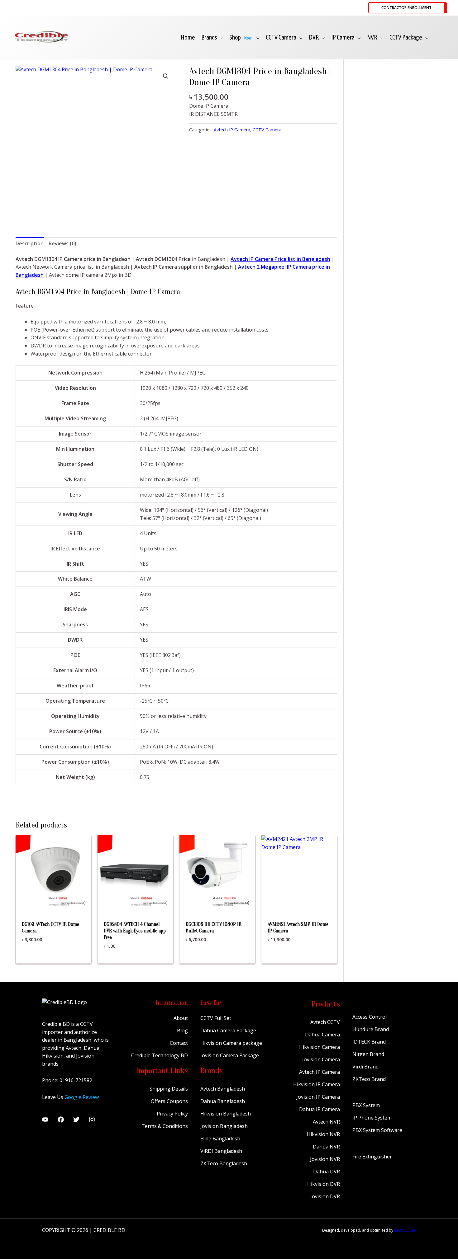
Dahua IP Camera (319, 1109)
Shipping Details (169, 1088)
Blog (182, 1030)
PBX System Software (377, 1130)
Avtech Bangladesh (222, 1088)
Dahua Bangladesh (222, 1101)
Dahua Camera (322, 1034)
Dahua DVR (326, 1171)
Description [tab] (30, 243)
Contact (179, 1043)
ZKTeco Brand (369, 1079)
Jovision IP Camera (318, 1096)
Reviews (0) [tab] (62, 243)
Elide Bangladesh (220, 1138)
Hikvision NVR (323, 1134)
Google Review (81, 1097)
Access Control (369, 1016)
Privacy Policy (172, 1113)
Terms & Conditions (164, 1126)
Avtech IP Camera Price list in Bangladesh (280, 259)
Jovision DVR (325, 1196)
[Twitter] (76, 1119)
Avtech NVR (326, 1121)
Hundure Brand (370, 1029)
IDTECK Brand (369, 1041)
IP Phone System (372, 1117)
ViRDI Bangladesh (221, 1151)
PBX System (366, 1105)
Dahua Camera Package (228, 1030)
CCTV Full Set (215, 1018)
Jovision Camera (321, 1059)
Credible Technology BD (159, 1055)
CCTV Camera (267, 130)
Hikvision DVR (323, 1184)
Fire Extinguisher (372, 1156)
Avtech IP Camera (232, 130)
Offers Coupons (169, 1101)
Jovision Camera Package (229, 1055)
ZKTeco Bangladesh (223, 1163)
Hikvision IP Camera (316, 1084)
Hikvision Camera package (231, 1043)
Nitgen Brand (368, 1054)
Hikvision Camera (319, 1047)
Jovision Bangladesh (224, 1126)
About (181, 1018)
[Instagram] (92, 1119)
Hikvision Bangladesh (225, 1113)
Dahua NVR (326, 1146)
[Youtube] (45, 1119)
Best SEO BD (405, 1230)
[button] (407, 7)
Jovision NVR (325, 1159)
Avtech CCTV (325, 1022)
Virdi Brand (365, 1066)
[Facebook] (61, 1119)
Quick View (53, 904)
